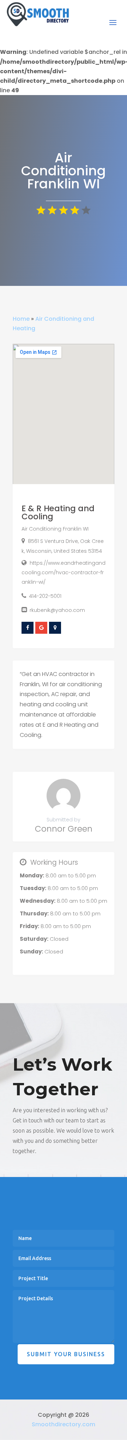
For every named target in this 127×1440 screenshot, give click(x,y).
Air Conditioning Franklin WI (55, 528)
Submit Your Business (66, 1354)
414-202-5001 (45, 596)
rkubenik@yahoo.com (57, 610)
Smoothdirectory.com (63, 1424)
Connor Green (63, 828)
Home (21, 319)
